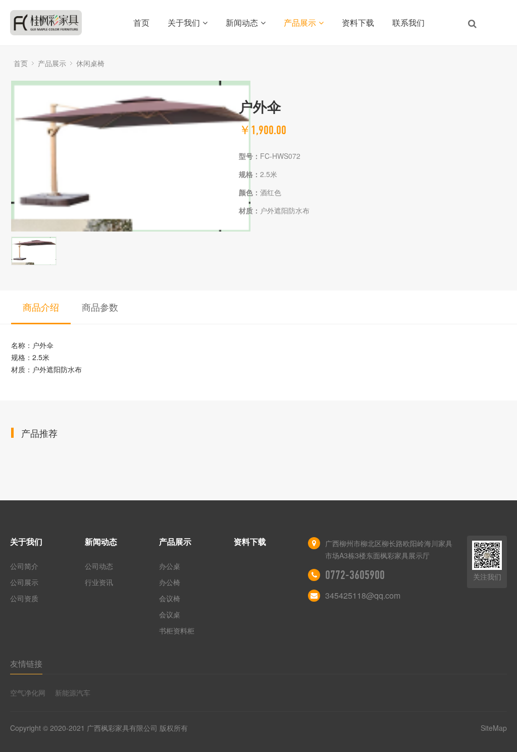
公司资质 (24, 598)
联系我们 (408, 22)
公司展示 (24, 582)
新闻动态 (242, 22)
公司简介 (24, 566)
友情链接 (26, 663)
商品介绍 (41, 306)
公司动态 (99, 566)
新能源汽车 (72, 692)
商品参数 (100, 306)
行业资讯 (99, 582)
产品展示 (300, 22)
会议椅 (169, 598)
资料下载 (358, 22)
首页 (141, 22)
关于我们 (184, 22)
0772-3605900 (355, 575)
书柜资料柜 (176, 630)
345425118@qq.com (362, 595)
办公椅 (169, 582)
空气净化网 (27, 692)
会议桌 (169, 614)
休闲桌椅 (90, 63)
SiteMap (494, 728)
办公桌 (169, 566)
